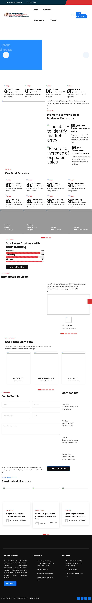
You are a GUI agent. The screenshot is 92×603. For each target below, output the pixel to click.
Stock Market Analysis (32, 228)
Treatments (47, 10)
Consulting (7, 225)
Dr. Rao (35, 10)
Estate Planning (12, 199)
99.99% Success (53, 89)
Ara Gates (73, 378)
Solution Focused (12, 89)
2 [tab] (48, 534)
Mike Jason (18, 378)
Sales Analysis (55, 229)
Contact (53, 20)
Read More (10, 583)
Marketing (30, 225)
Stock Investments (80, 229)
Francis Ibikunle (46, 378)
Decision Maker (73, 89)
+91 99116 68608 (31, 2)
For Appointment (80, 15)
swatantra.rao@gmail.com (14, 2)
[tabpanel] (11, 221)
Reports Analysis (34, 183)
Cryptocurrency (75, 199)
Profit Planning (53, 183)
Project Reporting (76, 183)
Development (39, 510)
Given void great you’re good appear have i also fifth (45, 516)
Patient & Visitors (39, 20)
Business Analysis (13, 183)
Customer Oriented (33, 89)
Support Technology (8, 228)
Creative (68, 510)
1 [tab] (44, 534)
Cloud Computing (55, 199)
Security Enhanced (35, 199)
